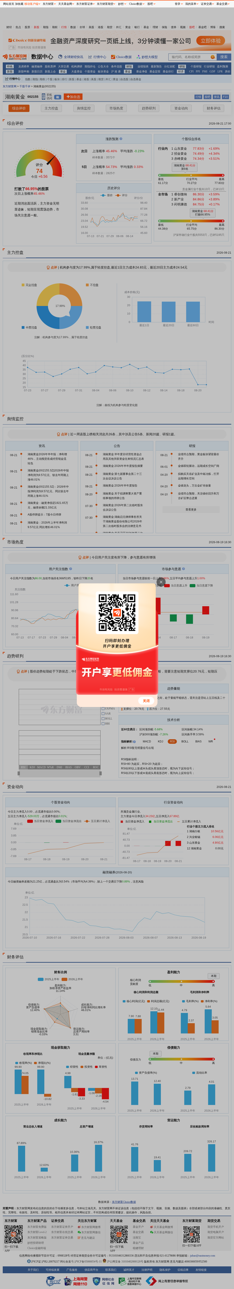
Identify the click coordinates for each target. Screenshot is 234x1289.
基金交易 (221, 3)
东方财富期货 (105, 3)
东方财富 (48, 3)
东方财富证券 (84, 3)
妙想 (121, 3)
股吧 (150, 3)
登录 (177, 3)
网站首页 (8, 3)
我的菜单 (190, 3)
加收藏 (19, 3)
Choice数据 (135, 3)
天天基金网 (65, 3)
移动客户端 (31, 3)
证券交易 (206, 3)
